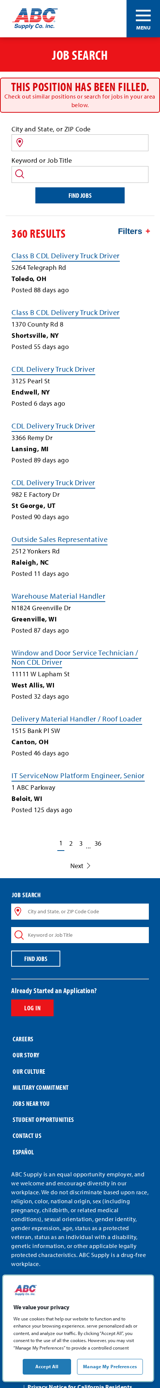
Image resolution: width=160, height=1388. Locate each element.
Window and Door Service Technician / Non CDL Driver (75, 657)
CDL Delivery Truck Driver (53, 369)
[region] (78, 1328)
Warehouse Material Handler (58, 596)
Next (76, 865)
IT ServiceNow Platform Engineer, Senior (78, 775)
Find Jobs (80, 195)
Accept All (46, 1366)
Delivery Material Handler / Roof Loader (77, 718)
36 (98, 843)
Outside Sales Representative (60, 539)
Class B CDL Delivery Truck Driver (66, 255)
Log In (32, 1008)
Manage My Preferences (110, 1366)
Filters (130, 231)
